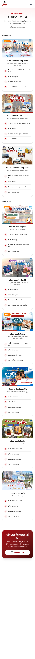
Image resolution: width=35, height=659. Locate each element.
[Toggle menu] (31, 4)
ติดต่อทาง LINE (17, 552)
